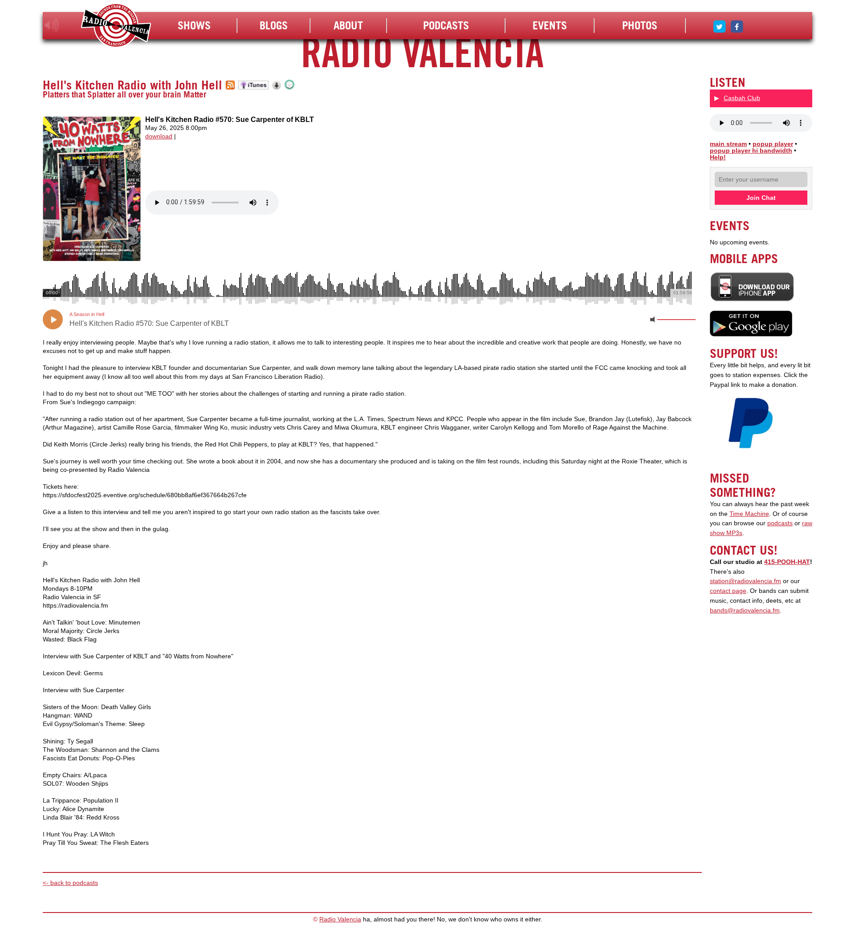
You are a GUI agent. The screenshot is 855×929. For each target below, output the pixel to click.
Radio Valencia (340, 919)
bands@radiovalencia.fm (745, 610)
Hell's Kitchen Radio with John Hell (132, 85)
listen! (52, 25)
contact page (728, 591)
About (348, 25)
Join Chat (761, 197)
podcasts (780, 523)
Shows (194, 25)
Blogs (274, 25)
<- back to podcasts (70, 883)
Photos (639, 25)
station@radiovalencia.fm (745, 581)
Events (550, 25)
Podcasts (446, 25)
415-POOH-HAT (787, 562)
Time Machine (749, 514)
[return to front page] (116, 26)
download (158, 136)
